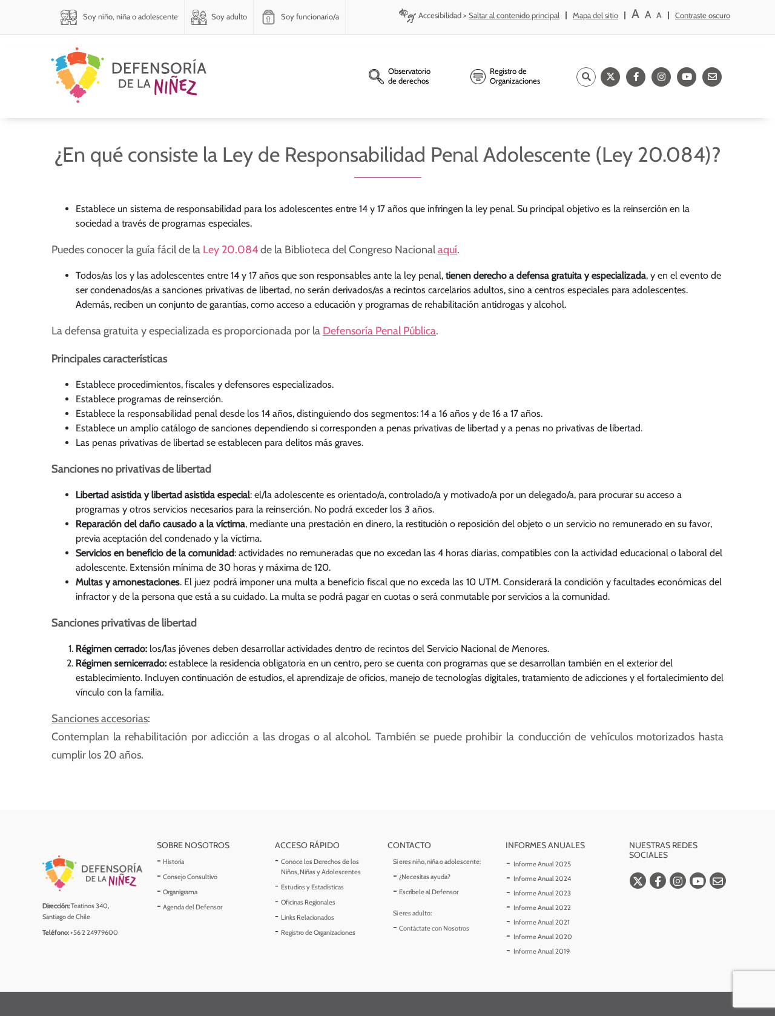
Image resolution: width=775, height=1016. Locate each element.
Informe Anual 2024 (542, 878)
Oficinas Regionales (308, 902)
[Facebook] (635, 77)
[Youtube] (686, 77)
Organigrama (180, 892)
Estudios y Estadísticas (312, 887)
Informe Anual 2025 (542, 864)
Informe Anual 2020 (542, 936)
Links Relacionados (307, 917)
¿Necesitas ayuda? (424, 876)
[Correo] (712, 77)
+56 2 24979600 (94, 932)
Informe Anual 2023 (542, 893)
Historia (173, 861)
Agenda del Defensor (192, 907)
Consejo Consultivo (190, 876)
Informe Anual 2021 (541, 922)
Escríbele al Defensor (428, 892)
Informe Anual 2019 (541, 951)
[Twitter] (610, 77)
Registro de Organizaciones (318, 932)
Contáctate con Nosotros (434, 928)
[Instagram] (661, 77)
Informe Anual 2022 (542, 907)
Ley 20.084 (230, 249)
